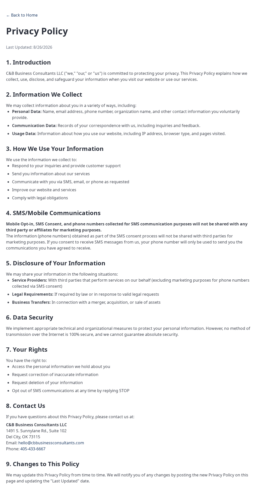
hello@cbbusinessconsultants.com (51, 443)
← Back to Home (22, 15)
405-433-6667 (32, 449)
